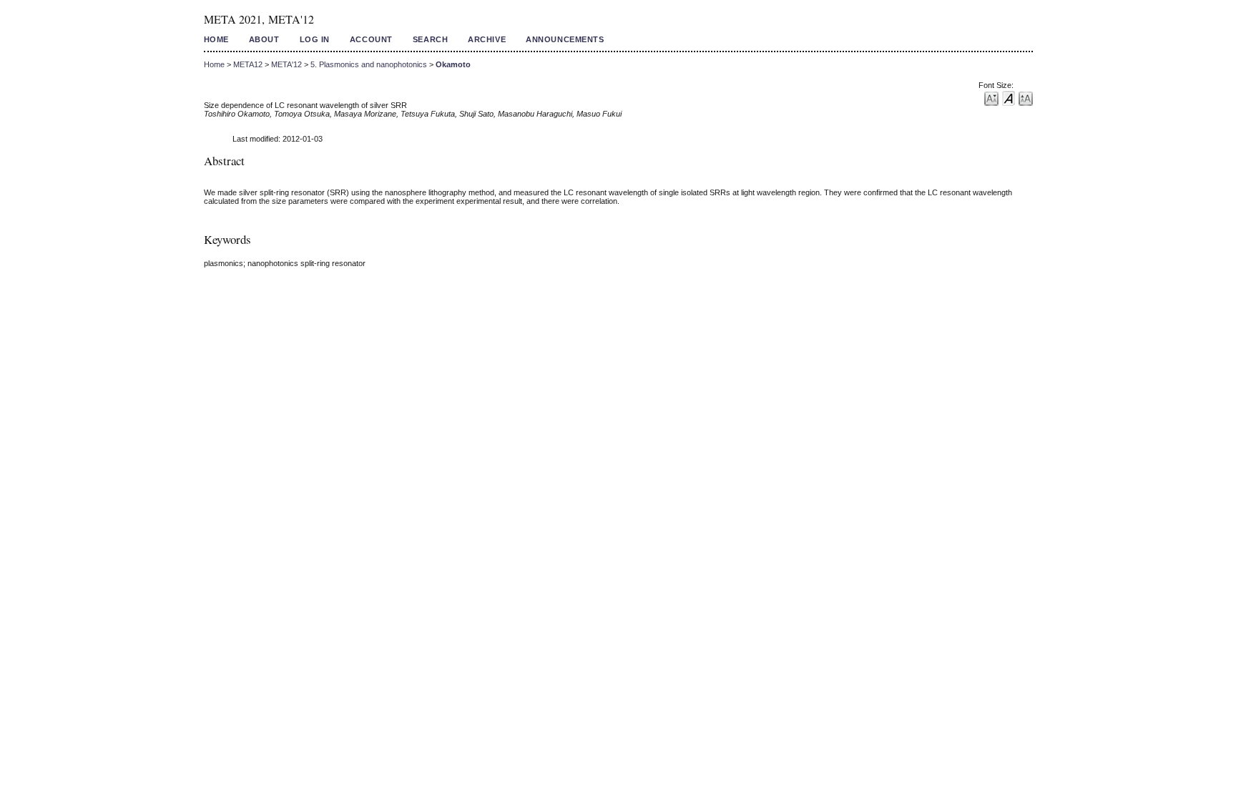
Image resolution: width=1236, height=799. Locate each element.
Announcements (565, 39)
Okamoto (453, 64)
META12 (248, 64)
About (264, 39)
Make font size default (1008, 97)
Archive (487, 39)
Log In (315, 39)
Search (430, 39)
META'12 (286, 64)
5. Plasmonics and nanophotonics (368, 64)
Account (371, 39)
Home (216, 39)
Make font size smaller (991, 97)
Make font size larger (1026, 97)
